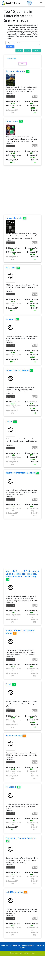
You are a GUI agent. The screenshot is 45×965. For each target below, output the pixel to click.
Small (10, 684)
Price (36, 50)
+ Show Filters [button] (11, 58)
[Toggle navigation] (41, 3)
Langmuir (12, 319)
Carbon (11, 421)
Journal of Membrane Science (22, 473)
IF (27, 50)
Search (10, 46)
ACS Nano (12, 267)
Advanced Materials (17, 71)
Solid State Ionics (16, 892)
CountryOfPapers (30, 953)
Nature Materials (16, 218)
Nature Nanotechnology (19, 370)
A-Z (19, 50)
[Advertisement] (22, 190)
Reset (22, 63)
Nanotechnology (15, 735)
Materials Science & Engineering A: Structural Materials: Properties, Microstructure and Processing (22, 575)
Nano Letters (14, 121)
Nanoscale (13, 787)
